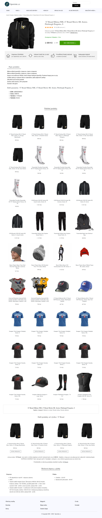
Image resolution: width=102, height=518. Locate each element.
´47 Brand (53, 32)
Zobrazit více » (74, 32)
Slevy (7, 508)
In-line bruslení (73, 10)
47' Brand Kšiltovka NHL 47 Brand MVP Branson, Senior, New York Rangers (84, 300)
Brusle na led (59, 10)
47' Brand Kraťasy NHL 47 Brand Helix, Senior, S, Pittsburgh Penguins (62, 136)
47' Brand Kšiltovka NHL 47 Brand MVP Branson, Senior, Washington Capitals (62, 300)
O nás (76, 501)
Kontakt (77, 505)
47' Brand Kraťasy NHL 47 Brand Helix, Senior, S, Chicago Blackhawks (17, 136)
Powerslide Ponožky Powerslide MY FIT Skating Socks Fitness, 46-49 (17, 202)
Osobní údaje (44, 508)
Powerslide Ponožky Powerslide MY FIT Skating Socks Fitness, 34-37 (40, 169)
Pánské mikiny (56, 410)
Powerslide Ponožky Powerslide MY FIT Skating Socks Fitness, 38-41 (62, 169)
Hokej (17, 10)
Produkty (12, 15)
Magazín (42, 501)
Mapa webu (43, 505)
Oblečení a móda (90, 10)
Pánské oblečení (64, 410)
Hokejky (45, 10)
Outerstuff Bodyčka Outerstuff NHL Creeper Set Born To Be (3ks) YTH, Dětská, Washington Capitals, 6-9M (40, 300)
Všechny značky (10, 501)
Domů (7, 10)
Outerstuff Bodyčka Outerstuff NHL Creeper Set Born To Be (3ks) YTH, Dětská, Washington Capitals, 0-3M (17, 300)
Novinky (8, 505)
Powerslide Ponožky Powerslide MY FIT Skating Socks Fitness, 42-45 (84, 169)
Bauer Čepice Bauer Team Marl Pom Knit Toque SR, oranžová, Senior (17, 266)
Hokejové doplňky (31, 10)
